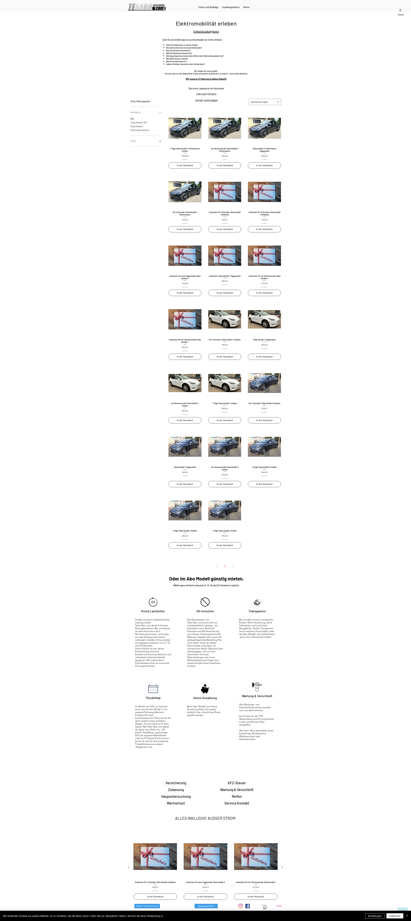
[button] (400, 10)
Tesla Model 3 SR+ (139, 122)
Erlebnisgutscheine (139, 130)
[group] (205, 867)
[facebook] (247, 906)
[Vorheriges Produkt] (129, 867)
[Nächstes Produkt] (282, 867)
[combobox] (265, 102)
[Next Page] (233, 566)
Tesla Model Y (136, 126)
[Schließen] (407, 915)
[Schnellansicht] (184, 128)
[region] (176, 782)
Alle (132, 118)
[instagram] (240, 906)
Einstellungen (375, 915)
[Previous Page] (216, 566)
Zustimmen (395, 915)
